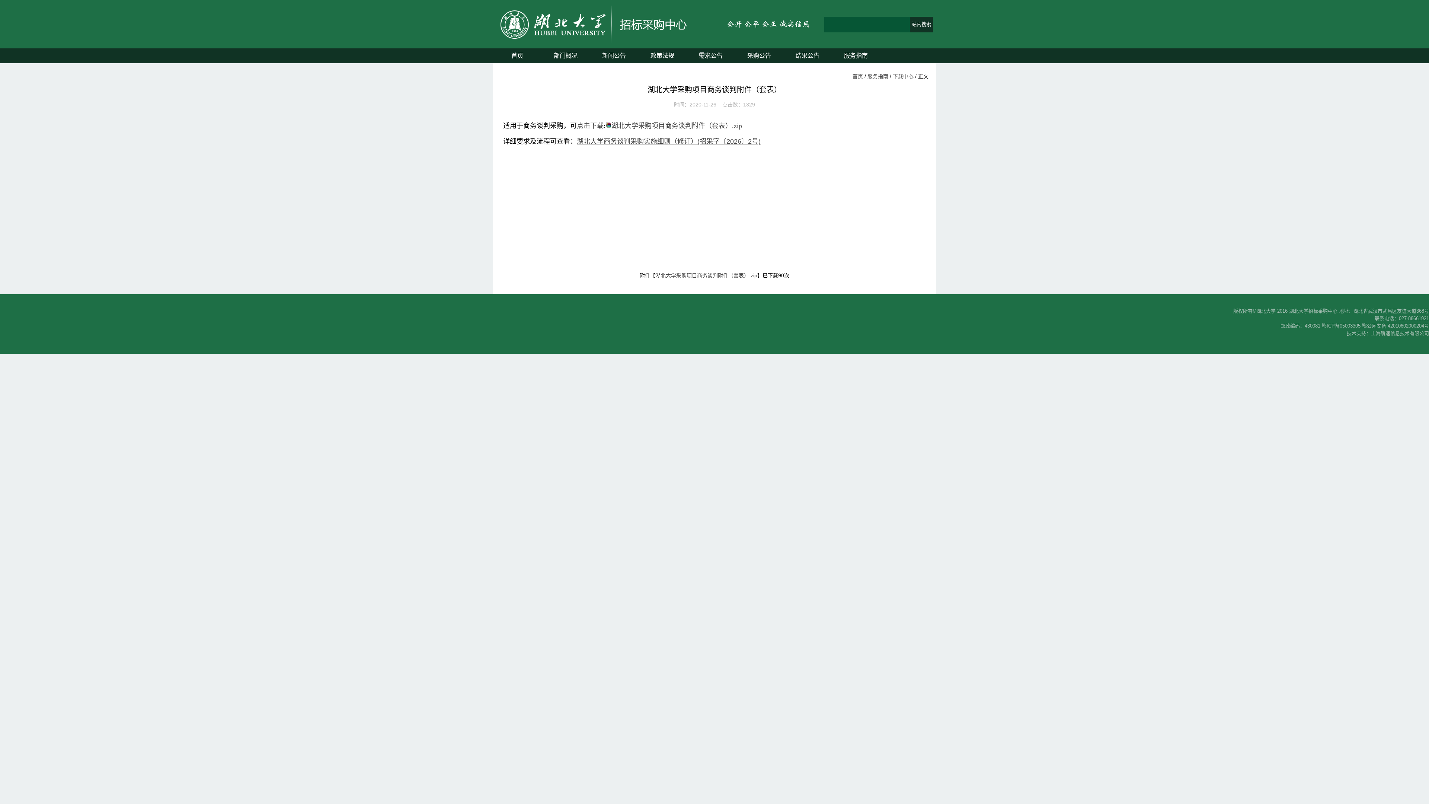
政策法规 (662, 55)
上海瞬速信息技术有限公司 (1400, 333)
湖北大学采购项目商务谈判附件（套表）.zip (676, 126)
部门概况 (566, 55)
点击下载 (590, 126)
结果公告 (807, 55)
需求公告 (711, 55)
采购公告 (759, 55)
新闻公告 (614, 55)
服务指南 (856, 55)
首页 (517, 55)
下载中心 (903, 76)
